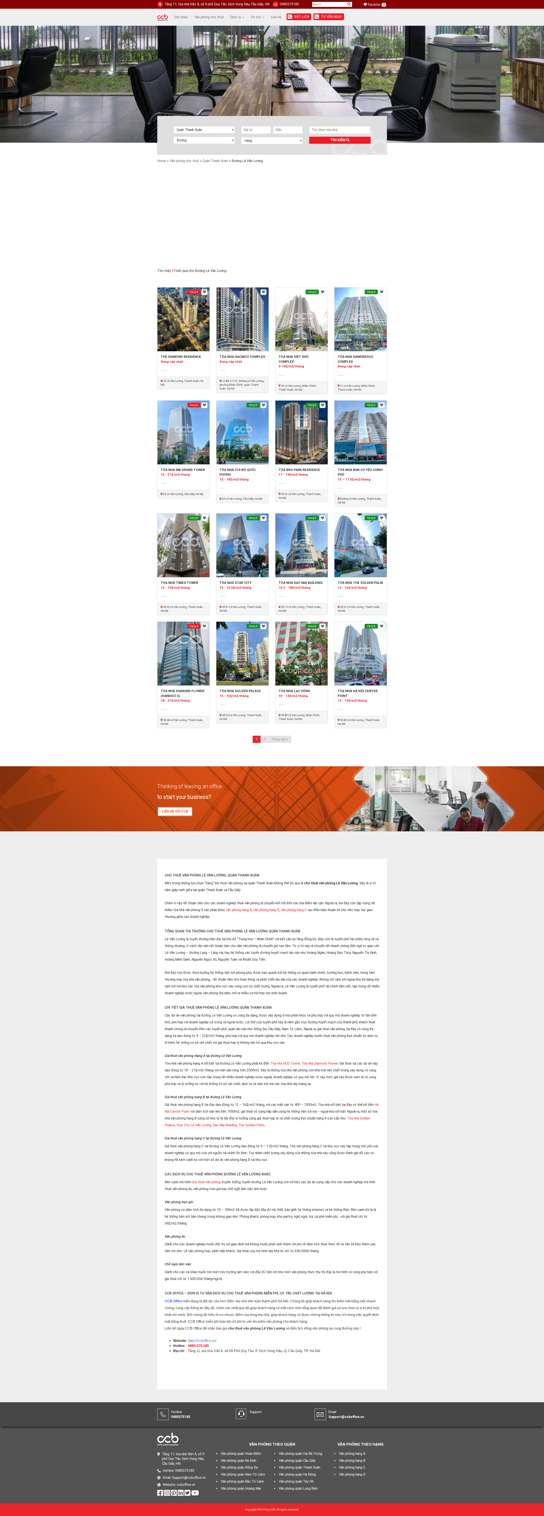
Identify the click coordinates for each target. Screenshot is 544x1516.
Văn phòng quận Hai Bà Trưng (300, 1454)
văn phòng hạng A (239, 910)
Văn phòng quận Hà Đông (297, 1474)
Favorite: (375, 5)
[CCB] (162, 17)
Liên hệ (276, 17)
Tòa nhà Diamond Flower (320, 1063)
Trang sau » (279, 739)
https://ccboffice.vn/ (202, 1340)
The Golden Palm (251, 1125)
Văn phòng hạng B (352, 1461)
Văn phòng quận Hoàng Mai (241, 1488)
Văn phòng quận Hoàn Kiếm (241, 1454)
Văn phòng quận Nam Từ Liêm (243, 1474)
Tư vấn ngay (331, 17)
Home (161, 161)
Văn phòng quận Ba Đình (238, 1461)
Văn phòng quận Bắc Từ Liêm (242, 1481)
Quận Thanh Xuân (215, 161)
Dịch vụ (236, 17)
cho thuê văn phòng (206, 1182)
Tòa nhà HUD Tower (285, 1063)
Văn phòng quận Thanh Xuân (299, 1467)
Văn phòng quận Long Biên (298, 1488)
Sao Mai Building (225, 1125)
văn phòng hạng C (294, 910)
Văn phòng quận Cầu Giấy (297, 1461)
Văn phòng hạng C (352, 1467)
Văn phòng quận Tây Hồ (296, 1481)
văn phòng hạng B (266, 910)
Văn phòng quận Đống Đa (239, 1467)
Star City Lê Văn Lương (194, 1125)
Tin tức (256, 17)
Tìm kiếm (338, 140)
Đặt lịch (301, 17)
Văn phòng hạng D (352, 1474)
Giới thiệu (181, 17)
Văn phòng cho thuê (209, 17)
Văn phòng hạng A (352, 1454)
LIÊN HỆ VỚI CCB (175, 811)
